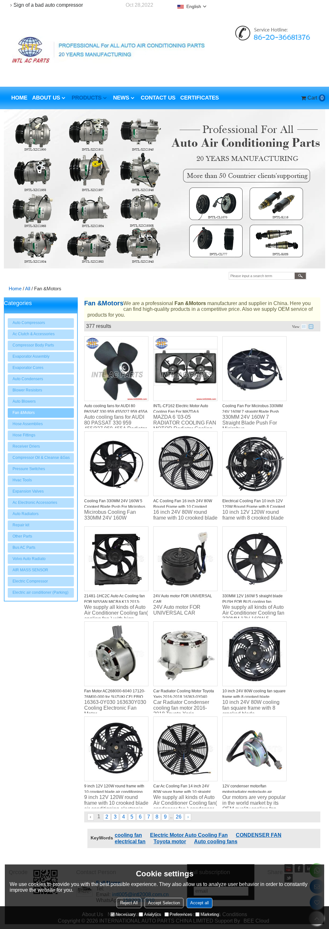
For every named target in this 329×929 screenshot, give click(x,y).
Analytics (152, 914)
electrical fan (130, 841)
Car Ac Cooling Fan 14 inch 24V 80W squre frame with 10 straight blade (181, 792)
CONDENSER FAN (258, 835)
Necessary (126, 914)
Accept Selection (164, 902)
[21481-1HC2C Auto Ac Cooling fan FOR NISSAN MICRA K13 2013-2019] (116, 558)
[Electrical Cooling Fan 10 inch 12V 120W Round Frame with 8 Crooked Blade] (254, 463)
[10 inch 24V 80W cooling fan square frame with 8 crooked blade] (254, 653)
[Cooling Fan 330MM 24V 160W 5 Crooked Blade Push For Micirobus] (116, 463)
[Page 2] (188, 816)
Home (19, 98)
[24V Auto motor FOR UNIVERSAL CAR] (185, 558)
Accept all (199, 902)
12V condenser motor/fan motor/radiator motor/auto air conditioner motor (247, 792)
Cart (313, 98)
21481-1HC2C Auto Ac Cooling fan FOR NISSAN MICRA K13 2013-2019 (114, 602)
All (27, 288)
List (304, 326)
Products (87, 98)
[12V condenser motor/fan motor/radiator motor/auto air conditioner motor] (254, 748)
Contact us (158, 98)
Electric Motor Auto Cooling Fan (189, 835)
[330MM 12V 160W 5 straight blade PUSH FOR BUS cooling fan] (254, 558)
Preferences (181, 914)
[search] (300, 276)
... (171, 816)
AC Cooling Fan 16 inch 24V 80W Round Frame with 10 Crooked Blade (182, 507)
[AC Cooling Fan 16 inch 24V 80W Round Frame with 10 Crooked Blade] (185, 463)
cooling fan (128, 835)
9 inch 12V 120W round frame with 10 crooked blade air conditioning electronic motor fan (114, 792)
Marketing (209, 914)
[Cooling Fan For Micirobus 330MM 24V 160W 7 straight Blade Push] (254, 368)
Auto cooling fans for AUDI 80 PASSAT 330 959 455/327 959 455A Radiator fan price (115, 412)
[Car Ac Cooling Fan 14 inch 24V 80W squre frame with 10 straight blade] (185, 748)
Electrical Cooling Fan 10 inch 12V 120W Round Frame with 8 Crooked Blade (253, 507)
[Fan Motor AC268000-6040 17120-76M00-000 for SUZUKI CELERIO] (116, 653)
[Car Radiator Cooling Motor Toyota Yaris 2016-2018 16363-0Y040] (185, 653)
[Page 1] (90, 816)
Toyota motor (170, 841)
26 (179, 816)
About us (46, 98)
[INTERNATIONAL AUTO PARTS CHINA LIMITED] (108, 50)
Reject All (129, 902)
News (121, 98)
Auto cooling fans (215, 841)
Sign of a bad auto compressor (48, 5)
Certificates (199, 98)
